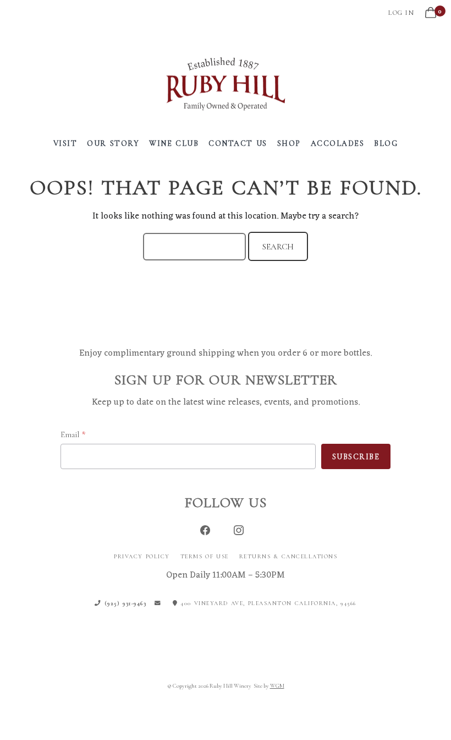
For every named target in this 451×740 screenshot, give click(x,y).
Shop (289, 143)
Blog (386, 143)
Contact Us (237, 143)
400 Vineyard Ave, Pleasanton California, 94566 (267, 603)
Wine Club (174, 143)
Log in (401, 13)
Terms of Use (204, 556)
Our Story (113, 143)
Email (70, 434)
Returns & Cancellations (288, 556)
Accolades (338, 143)
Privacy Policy (142, 556)
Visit (65, 143)
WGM (277, 685)
